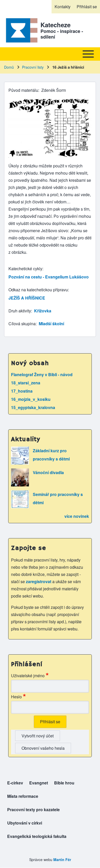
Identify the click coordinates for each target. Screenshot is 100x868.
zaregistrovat (39, 581)
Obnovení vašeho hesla (43, 748)
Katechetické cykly (25, 269)
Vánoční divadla (48, 472)
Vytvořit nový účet (38, 736)
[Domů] (20, 30)
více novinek (76, 516)
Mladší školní (51, 324)
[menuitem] (63, 6)
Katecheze (56, 24)
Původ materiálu (23, 90)
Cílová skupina (22, 324)
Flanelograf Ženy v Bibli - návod (42, 374)
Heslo (16, 697)
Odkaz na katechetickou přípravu (38, 290)
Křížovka (42, 311)
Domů (9, 67)
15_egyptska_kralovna (33, 407)
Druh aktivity (19, 311)
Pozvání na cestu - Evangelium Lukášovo (48, 277)
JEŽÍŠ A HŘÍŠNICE (26, 298)
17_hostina (22, 391)
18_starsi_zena (25, 383)
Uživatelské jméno (28, 676)
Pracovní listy (33, 67)
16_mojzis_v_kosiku (31, 399)
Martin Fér (62, 859)
